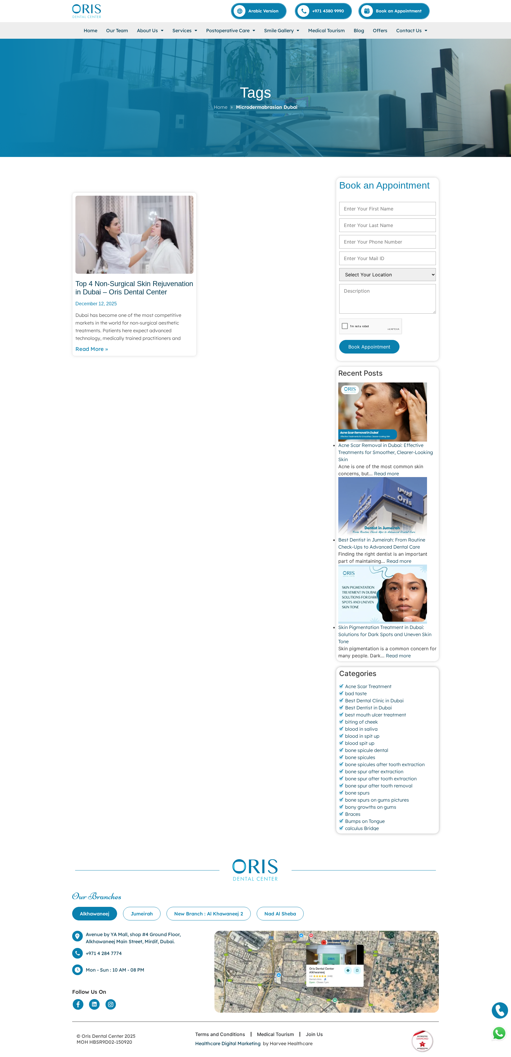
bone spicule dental (366, 750)
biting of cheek (361, 722)
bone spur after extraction (374, 771)
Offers (380, 30)
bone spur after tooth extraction (381, 779)
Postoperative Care (228, 30)
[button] (150, 30)
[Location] (326, 972)
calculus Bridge (362, 828)
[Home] (87, 11)
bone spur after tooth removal (379, 786)
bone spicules (360, 757)
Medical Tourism (326, 30)
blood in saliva (361, 729)
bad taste (356, 693)
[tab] (94, 913)
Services (182, 30)
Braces (352, 814)
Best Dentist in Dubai (368, 708)
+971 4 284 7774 (104, 953)
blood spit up (359, 743)
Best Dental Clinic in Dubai (374, 700)
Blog (359, 30)
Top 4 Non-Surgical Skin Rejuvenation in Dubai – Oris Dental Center (134, 288)
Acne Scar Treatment (368, 686)
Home (90, 30)
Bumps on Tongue (365, 821)
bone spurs (357, 793)
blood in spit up (362, 736)
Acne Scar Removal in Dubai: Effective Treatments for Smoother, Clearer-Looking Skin (385, 452)
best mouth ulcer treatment (375, 715)
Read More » (91, 349)
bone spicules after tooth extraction (385, 764)
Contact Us (409, 30)
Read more (386, 473)
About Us (147, 30)
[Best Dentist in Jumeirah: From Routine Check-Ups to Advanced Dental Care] (387, 506)
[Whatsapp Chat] (499, 1033)
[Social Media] (78, 1004)
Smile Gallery (279, 30)
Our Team (117, 30)
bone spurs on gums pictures (377, 800)
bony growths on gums (370, 807)
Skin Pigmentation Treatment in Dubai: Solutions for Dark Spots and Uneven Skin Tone (384, 634)
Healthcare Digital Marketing (228, 1043)
